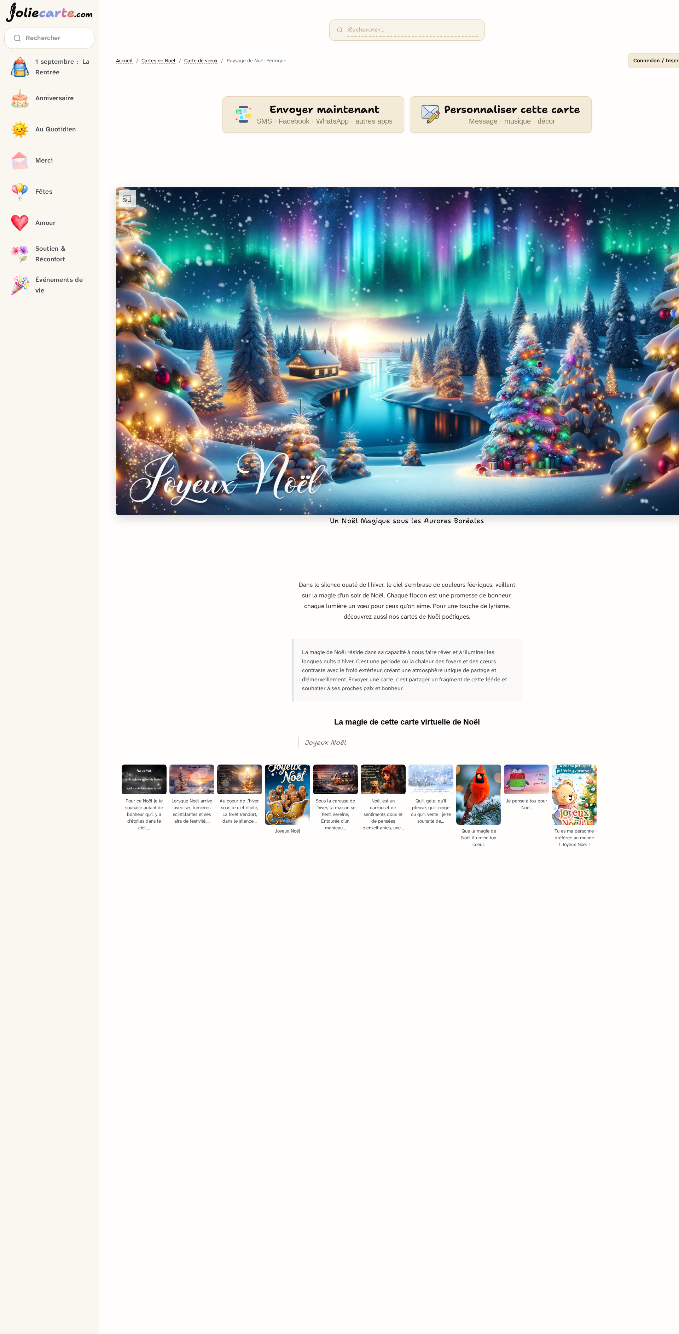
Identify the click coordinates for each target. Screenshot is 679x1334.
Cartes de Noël (158, 60)
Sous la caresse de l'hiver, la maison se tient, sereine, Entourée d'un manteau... (335, 814)
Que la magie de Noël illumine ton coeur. (478, 837)
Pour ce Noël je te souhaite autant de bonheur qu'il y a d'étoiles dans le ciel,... (144, 814)
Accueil (124, 60)
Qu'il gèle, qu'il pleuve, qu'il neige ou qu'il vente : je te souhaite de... (431, 811)
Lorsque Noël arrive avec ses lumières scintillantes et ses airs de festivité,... (192, 811)
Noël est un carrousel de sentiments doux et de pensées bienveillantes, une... (383, 814)
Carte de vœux (200, 60)
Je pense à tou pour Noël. (526, 804)
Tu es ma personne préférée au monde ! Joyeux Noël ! (574, 837)
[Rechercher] (339, 30)
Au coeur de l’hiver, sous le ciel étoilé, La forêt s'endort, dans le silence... (240, 811)
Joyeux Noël (287, 831)
